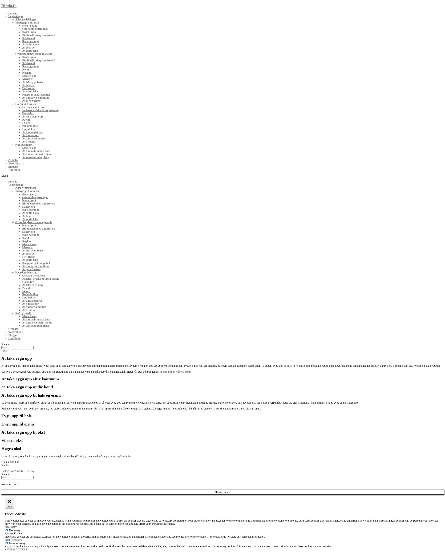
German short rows (33, 107)
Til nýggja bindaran (27, 22)
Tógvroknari (15, 163)
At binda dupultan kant (36, 150)
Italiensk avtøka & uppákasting (40, 110)
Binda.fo (9, 5)
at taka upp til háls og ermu (175, 371)
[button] (222, 175)
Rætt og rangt (30, 41)
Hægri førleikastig (26, 103)
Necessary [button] (11, 526)
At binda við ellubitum (35, 97)
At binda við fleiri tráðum (37, 154)
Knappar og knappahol (36, 94)
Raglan (26, 72)
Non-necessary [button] (13, 539)
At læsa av (28, 47)
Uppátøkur (28, 129)
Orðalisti (13, 160)
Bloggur (13, 166)
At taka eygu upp (32, 116)
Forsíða (12, 13)
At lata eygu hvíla (32, 82)
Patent (26, 119)
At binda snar (30, 135)
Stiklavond (28, 38)
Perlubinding (30, 125)
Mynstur (27, 78)
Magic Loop (29, 75)
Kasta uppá (29, 31)
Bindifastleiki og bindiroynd (38, 35)
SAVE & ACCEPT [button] (16, 549)
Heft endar (28, 88)
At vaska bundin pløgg (35, 157)
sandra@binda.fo (120, 456)
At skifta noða (30, 44)
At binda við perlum (34, 138)
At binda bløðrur (32, 132)
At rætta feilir (30, 50)
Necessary (14, 530)
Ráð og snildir (23, 144)
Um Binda (14, 169)
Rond (25, 69)
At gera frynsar (31, 100)
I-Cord (26, 122)
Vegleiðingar (15, 16)
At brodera (28, 141)
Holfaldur (28, 113)
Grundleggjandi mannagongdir (33, 53)
